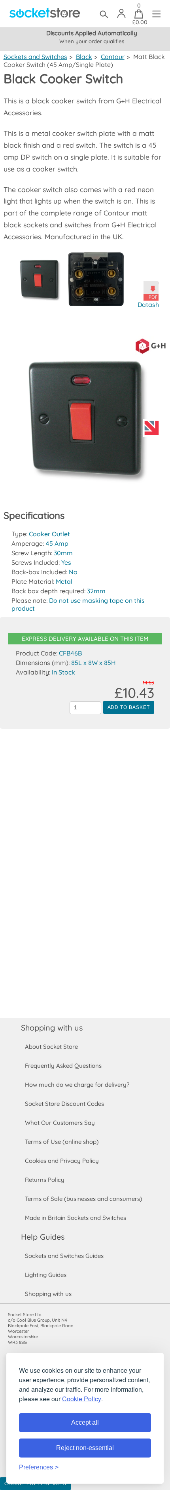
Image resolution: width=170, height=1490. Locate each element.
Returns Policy (44, 1179)
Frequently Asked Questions (63, 1065)
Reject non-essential (85, 1447)
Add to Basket (129, 707)
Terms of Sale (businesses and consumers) (83, 1198)
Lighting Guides (45, 1275)
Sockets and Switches (35, 57)
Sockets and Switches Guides (64, 1255)
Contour (113, 57)
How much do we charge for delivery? (77, 1084)
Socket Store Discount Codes (64, 1103)
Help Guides (42, 1237)
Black (84, 57)
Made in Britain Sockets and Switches (75, 1217)
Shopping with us (52, 1028)
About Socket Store (51, 1046)
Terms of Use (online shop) (62, 1141)
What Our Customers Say (60, 1122)
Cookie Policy (81, 1398)
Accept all (85, 1422)
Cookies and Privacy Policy (62, 1160)
